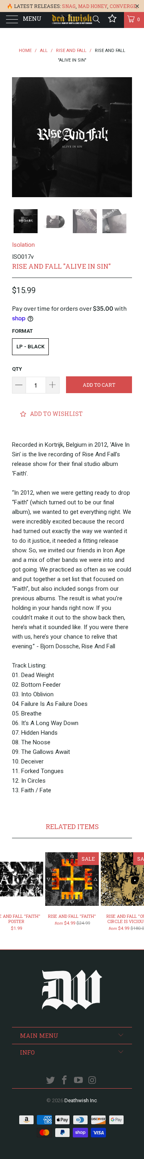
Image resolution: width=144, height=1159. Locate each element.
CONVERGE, (124, 6)
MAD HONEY (92, 6)
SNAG (69, 6)
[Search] (96, 19)
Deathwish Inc (80, 1100)
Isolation (23, 244)
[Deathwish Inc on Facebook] (65, 1080)
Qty (17, 369)
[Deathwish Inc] (72, 20)
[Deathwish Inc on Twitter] (51, 1080)
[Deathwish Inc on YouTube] (79, 1080)
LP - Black (30, 347)
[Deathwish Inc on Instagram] (92, 1080)
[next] (124, 137)
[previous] (20, 137)
